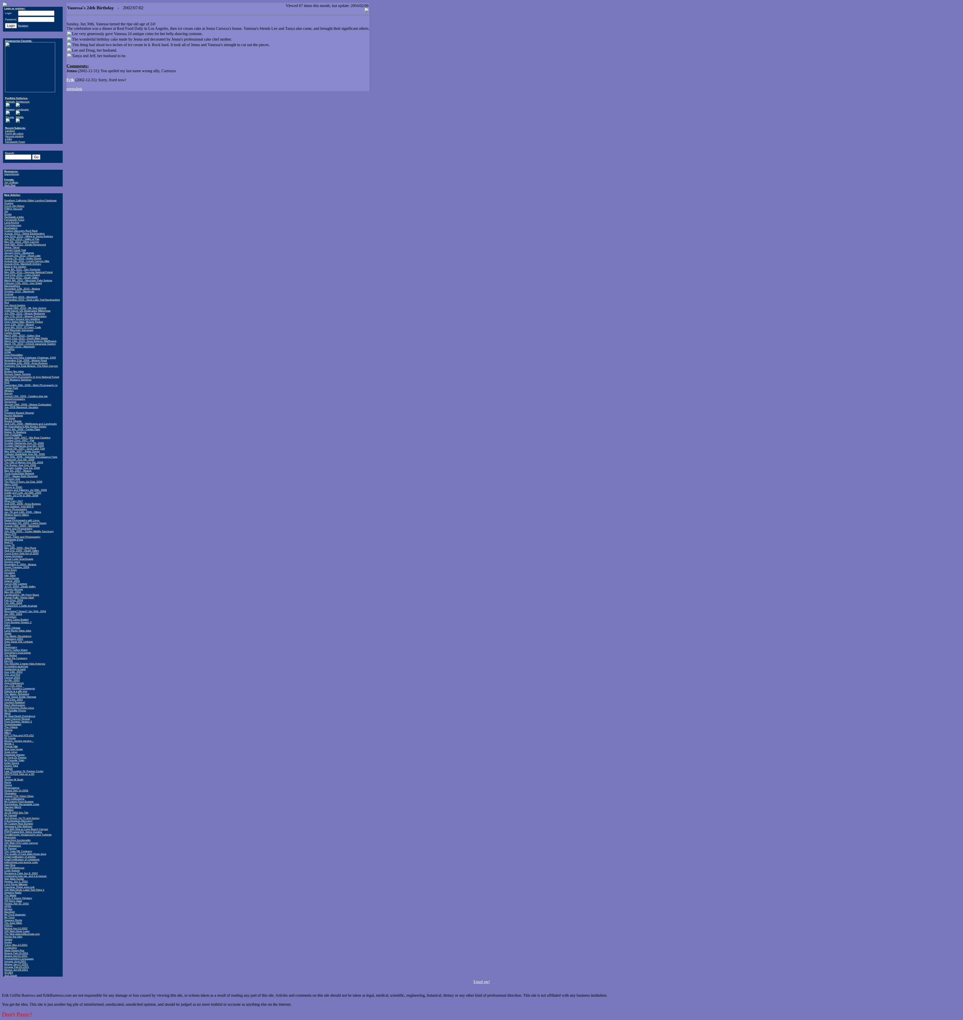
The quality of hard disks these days (25, 854)
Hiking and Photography (18, 528)
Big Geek (9, 418)
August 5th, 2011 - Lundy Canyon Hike (26, 261)
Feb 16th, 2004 (13, 603)
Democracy (10, 647)
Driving (8, 785)
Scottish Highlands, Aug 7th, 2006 (24, 443)
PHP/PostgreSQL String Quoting (23, 831)
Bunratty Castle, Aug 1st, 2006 (22, 468)
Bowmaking (11, 228)
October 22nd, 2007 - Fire (19, 440)
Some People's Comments (19, 688)
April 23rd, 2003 (13, 699)
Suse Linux (10, 752)
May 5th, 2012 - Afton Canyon (21, 241)
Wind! (7, 713)
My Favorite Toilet (14, 760)
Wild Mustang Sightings (17, 379)
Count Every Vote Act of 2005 (21, 553)
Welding (9, 809)
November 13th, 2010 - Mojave (22, 288)
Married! (9, 498)
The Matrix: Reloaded (16, 694)
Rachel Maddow (13, 415)
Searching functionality (17, 840)
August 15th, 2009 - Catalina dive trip (26, 396)
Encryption (10, 616)
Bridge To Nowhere (15, 432)
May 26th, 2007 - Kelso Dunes (22, 451)
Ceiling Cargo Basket (16, 619)
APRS (7, 906)
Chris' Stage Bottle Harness (20, 696)
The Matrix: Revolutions (17, 636)
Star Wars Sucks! (14, 878)
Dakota (8, 729)
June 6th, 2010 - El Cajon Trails (22, 327)
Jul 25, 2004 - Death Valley (20, 586)
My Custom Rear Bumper (18, 823)
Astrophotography (14, 399)
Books (8, 214)
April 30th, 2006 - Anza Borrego (22, 503)
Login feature (12, 870)
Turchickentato (12, 225)
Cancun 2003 (12, 677)
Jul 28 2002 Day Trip (16, 812)
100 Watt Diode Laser (17, 931)
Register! (23, 25)
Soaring (8, 203)
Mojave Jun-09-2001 (16, 969)
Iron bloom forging (14, 305)
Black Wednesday (14, 705)
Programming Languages (19, 958)
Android (8, 294)
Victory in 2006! (13, 487)
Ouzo (7, 644)
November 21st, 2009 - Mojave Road (25, 360)
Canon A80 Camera (15, 583)
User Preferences (14, 867)
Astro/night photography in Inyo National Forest (31, 377)
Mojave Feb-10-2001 (16, 953)
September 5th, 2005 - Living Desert (25, 523)
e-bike (8, 139)
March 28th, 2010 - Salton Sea (22, 335)
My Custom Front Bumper (19, 801)
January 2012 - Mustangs (19, 252)
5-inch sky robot (14, 133)
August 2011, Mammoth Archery (22, 263)
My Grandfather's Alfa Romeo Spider (25, 426)
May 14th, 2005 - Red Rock (20, 547)
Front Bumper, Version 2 (18, 721)
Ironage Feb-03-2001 (16, 967)
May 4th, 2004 (12, 592)
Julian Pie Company (15, 658)
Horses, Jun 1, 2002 (16, 881)
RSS (7, 382)
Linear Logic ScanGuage (18, 559)
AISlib (7, 352)
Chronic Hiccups (13, 589)
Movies (8, 909)
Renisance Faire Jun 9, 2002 (21, 873)
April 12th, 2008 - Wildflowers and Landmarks (30, 423)
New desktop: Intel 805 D (19, 506)
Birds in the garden (15, 266)
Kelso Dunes (11, 763)
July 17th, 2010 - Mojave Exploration (25, 316)
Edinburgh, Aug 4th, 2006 (19, 459)
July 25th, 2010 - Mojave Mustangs (24, 313)
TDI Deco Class (13, 900)
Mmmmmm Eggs (13, 539)
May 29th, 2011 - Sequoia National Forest (28, 272)
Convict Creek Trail (15, 250)
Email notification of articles (20, 856)
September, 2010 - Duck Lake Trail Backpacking (32, 299)
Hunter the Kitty (13, 936)
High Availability (13, 434)
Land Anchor (11, 222)
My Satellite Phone (15, 710)
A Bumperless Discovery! (18, 820)
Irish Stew (10, 575)
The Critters (11, 727)
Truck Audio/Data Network (19, 473)
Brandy (8, 393)
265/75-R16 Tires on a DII (19, 774)
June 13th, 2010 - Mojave (19, 324)
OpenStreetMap (13, 354)
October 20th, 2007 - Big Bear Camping (27, 437)
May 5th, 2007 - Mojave (18, 470)
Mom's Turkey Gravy (16, 649)
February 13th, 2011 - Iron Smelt (23, 283)
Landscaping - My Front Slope (21, 594)
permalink (74, 89)
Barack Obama (13, 421)
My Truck (9, 917)
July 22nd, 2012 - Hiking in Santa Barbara (28, 236)
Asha (7, 625)
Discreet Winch (12, 807)
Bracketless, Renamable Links (21, 804)
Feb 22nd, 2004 (13, 600)
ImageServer (11, 174)
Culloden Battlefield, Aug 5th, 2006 (24, 454)
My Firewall (10, 815)
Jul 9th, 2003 (12, 680)
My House (10, 738)
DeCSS (8, 661)
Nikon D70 (10, 534)
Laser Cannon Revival (17, 718)
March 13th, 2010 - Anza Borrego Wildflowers (30, 341)
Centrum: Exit (12, 479)
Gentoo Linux (12, 561)
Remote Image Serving (17, 374)
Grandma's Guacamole (17, 652)
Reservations (11, 787)
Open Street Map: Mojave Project (23, 321)
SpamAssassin (12, 724)
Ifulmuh (8, 768)
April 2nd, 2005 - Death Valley (21, 550)
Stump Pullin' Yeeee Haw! (19, 597)
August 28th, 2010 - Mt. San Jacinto (25, 308)
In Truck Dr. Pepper (15, 757)
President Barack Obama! (19, 412)
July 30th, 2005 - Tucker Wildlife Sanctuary (29, 531)
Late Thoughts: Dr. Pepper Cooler (23, 771)
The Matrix (10, 895)
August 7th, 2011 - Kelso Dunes (22, 258)
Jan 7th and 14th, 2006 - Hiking (22, 512)
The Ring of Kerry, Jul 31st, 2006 (23, 481)
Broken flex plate (14, 371)
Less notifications (14, 798)
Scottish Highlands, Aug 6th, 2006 (24, 445)
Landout (10, 130)
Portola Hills (11, 746)
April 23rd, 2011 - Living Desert (22, 274)
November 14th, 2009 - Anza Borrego (26, 363)
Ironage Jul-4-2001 (15, 961)
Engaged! (10, 517)
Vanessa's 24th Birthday (18, 826)
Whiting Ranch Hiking (16, 514)
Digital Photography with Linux (21, 520)
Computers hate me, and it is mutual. (25, 876)
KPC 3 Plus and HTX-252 (19, 735)
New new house (13, 749)
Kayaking (9, 572)
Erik (70, 80)
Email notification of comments (21, 859)
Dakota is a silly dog (15, 691)
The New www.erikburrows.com (22, 934)
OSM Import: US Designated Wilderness (27, 310)
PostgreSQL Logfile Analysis (20, 605)
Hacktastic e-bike (14, 217)
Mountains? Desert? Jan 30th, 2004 (25, 611)
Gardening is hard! (15, 669)
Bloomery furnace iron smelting (22, 319)
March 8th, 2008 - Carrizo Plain (22, 429)
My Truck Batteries (15, 914)
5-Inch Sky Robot (14, 206)
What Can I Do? (13, 501)
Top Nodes (10, 655)
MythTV (8, 542)
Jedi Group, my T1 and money (21, 818)
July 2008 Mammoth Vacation (21, 407)
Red (6, 302)
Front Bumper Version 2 (18, 622)
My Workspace (12, 845)
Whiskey (9, 390)
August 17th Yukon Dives (19, 796)
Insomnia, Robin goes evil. (19, 887)
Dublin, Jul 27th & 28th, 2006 (21, 495)
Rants (7, 782)
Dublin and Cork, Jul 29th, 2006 (22, 492)
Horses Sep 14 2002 (16, 790)
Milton (7, 732)
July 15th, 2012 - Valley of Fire (21, 239)
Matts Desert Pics (14, 950)
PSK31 (8, 925)
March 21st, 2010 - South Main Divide (26, 338)
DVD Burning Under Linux (19, 707)
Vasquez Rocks (13, 920)
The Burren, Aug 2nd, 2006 (20, 465)
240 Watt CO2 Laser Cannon (21, 843)
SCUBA (8, 972)
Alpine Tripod (12, 247)
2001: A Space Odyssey (18, 898)
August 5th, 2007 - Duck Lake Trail (24, 448)
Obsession (10, 793)
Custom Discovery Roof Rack (21, 230)
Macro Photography (15, 509)
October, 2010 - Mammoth (19, 291)
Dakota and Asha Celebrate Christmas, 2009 (30, 357)
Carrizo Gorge (12, 332)
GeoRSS (9, 349)
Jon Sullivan (11, 182)
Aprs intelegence (14, 683)
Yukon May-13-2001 (16, 945)
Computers (10, 947)
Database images (14, 754)
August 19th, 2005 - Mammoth (22, 525)
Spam (7, 608)
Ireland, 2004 (12, 581)
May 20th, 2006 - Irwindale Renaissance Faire (30, 456)
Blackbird (9, 911)
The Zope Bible (13, 922)
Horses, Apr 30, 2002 (16, 903)
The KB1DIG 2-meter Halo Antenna (24, 663)
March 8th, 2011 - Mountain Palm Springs (28, 280)
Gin (6, 211)
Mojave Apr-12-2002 (16, 928)
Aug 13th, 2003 (13, 672)
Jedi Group (10, 975)
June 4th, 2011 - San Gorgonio (22, 269)
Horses (8, 939)
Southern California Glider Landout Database (30, 200)
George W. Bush (13, 779)
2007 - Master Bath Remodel (21, 476)
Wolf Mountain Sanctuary (18, 330)
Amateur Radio (13, 892)
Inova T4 (9, 545)
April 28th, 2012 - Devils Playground (25, 244)
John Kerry (10, 570)
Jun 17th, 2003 (13, 685)
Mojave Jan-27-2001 (16, 964)
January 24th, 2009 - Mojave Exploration (27, 404)
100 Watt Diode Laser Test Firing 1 (24, 889)
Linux (7, 776)
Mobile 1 (9, 743)
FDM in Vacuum (13, 208)
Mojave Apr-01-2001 (16, 956)
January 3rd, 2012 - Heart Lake (22, 255)
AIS (6, 410)
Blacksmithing (12, 286)
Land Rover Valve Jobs (17, 630)
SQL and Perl (12, 674)
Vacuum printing (14, 136)
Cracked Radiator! (14, 702)
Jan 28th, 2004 (13, 614)
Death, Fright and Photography (22, 536)
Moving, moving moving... (19, 740)
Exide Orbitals (12, 627)
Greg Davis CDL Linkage (18, 641)
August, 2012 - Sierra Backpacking (24, 233)
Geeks (8, 942)
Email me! (481, 982)
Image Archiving (13, 556)
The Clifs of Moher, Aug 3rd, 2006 (23, 462)
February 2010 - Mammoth (19, 346)
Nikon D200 (11, 484)
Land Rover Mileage (16, 884)
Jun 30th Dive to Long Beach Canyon (26, 829)
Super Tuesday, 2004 (16, 567)
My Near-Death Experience (19, 716)
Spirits (7, 633)
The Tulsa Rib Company (18, 851)
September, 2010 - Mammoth (21, 297)
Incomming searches (16, 666)
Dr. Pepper (10, 848)
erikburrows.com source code (21, 862)
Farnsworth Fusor (15, 141)
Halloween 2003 (13, 638)
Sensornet (10, 401)
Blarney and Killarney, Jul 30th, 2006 (25, 490)
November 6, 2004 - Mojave (20, 564)
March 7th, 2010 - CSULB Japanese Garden (30, 343)
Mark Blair (10, 185)
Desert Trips (11, 765)
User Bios (9, 865)
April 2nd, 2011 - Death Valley (21, 277)
